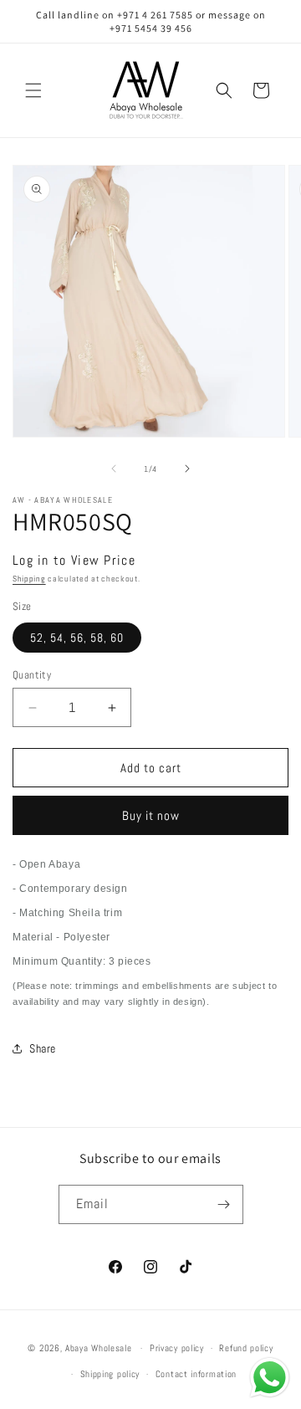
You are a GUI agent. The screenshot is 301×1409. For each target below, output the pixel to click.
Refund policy (246, 1348)
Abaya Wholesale (98, 1348)
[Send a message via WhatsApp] (270, 1378)
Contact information (196, 1374)
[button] (33, 90)
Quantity (32, 675)
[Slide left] (113, 468)
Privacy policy (177, 1348)
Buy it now (151, 815)
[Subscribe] (224, 1204)
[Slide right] (187, 468)
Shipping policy (110, 1374)
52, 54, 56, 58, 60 (77, 637)
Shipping (29, 578)
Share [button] (42, 1048)
